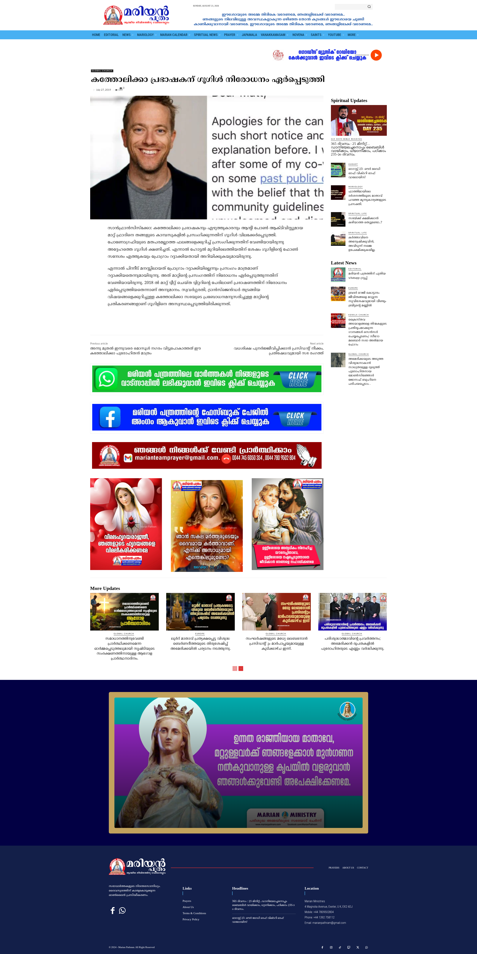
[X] (366, 90)
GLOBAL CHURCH (102, 71)
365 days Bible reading (346, 139)
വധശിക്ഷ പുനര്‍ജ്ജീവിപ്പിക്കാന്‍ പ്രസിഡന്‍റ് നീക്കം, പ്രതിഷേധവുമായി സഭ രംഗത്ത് (278, 351)
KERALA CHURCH (358, 315)
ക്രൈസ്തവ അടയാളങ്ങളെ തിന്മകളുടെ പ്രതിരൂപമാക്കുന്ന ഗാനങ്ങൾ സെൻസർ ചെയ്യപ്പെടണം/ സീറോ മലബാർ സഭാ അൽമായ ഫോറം (367, 332)
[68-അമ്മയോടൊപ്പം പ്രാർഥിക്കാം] (238, 763)
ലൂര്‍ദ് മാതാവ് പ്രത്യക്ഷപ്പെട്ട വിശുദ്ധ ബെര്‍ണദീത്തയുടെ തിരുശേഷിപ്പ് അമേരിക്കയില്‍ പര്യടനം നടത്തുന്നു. (200, 644)
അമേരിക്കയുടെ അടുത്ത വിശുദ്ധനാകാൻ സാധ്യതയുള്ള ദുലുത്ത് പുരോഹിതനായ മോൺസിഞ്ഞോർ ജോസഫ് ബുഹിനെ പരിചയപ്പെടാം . (365, 371)
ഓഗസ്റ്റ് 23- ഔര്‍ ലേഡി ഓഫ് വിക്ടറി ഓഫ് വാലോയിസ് (364, 173)
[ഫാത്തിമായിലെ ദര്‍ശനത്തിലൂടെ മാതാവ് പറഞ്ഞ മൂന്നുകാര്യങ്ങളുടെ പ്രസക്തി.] (338, 192)
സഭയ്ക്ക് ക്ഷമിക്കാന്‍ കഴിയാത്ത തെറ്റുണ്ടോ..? (365, 220)
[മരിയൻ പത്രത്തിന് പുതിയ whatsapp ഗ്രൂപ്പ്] (338, 274)
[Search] (369, 7)
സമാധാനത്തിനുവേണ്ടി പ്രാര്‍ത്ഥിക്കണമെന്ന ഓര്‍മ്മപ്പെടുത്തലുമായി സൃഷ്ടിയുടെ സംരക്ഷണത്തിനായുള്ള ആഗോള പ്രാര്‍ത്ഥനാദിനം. (124, 649)
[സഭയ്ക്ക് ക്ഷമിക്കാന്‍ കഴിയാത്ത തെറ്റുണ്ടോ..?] (338, 219)
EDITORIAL (354, 269)
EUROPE (353, 288)
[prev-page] (235, 668)
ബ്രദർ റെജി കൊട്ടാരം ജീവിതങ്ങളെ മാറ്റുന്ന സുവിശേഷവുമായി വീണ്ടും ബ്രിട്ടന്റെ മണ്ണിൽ (367, 299)
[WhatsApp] (383, 90)
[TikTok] (340, 947)
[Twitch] (349, 947)
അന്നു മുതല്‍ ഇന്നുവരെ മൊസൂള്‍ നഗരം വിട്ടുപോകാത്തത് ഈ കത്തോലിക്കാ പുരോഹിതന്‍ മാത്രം (145, 351)
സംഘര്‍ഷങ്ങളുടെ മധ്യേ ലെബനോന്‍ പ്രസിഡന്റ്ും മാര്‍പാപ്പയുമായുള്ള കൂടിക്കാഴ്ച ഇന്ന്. (276, 644)
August (353, 164)
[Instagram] (331, 947)
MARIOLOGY (355, 187)
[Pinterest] (374, 90)
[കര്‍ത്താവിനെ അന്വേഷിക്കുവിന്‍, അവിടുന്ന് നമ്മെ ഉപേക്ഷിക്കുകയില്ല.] (338, 238)
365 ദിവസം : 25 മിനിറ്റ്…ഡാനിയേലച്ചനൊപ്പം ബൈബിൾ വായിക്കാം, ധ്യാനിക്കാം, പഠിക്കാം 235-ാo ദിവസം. (358, 149)
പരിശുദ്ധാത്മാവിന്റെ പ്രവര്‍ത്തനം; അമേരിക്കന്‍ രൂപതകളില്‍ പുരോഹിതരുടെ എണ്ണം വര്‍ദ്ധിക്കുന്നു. (352, 644)
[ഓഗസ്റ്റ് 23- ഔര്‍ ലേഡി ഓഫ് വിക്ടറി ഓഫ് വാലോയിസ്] (338, 170)
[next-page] (240, 668)
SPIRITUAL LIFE (357, 214)
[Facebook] (357, 90)
